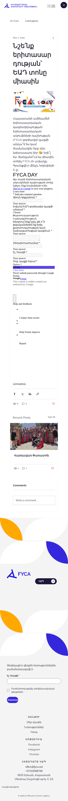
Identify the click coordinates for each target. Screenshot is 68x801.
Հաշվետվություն (10, 787)
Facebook (34, 744)
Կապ (34, 732)
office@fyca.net (34, 767)
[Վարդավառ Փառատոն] (34, 436)
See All (51, 417)
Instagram (34, 749)
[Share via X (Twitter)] (22, 393)
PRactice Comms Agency (38, 796)
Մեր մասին (34, 722)
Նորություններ (34, 727)
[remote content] (34, 271)
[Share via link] (37, 393)
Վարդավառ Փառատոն (31, 455)
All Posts (14, 21)
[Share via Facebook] (14, 393)
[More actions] (53, 38)
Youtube (34, 754)
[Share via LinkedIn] (29, 393)
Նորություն (31, 21)
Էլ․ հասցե (13, 675)
